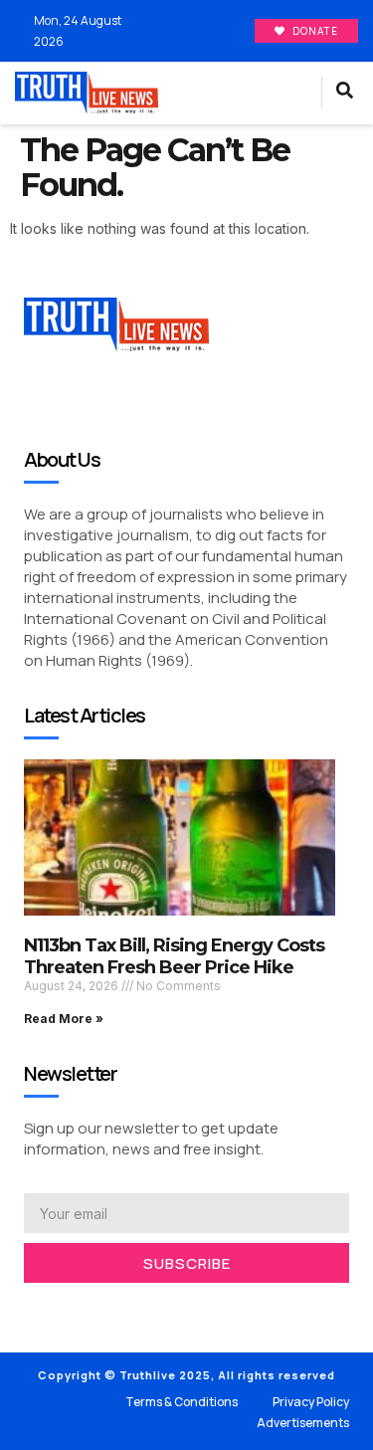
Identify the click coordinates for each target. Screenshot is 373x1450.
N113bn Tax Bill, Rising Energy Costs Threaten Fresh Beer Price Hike (174, 956)
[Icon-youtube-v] (119, 1309)
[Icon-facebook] (30, 1309)
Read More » (63, 1018)
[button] (293, 93)
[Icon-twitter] (60, 1309)
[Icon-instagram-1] (89, 1309)
